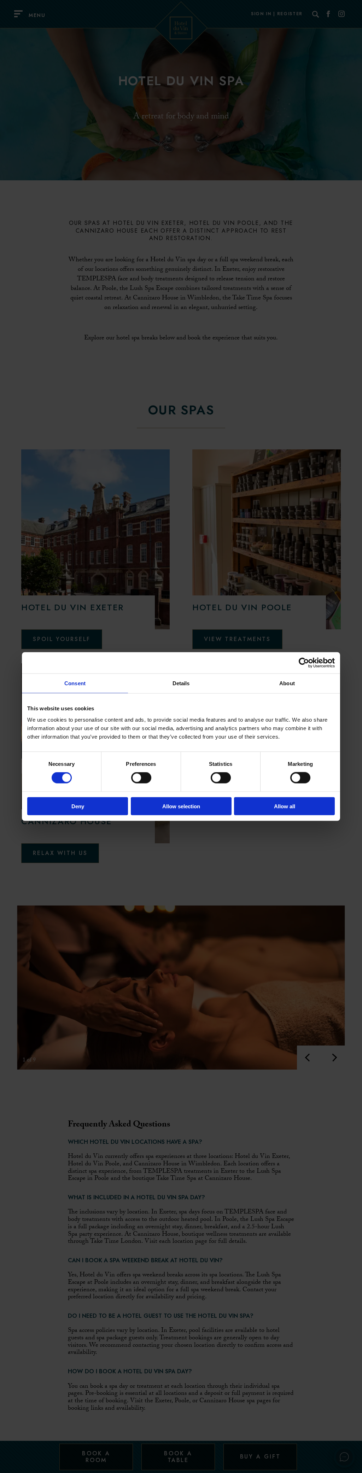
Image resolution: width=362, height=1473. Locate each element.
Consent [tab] (75, 683)
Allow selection (181, 806)
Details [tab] (181, 683)
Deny (77, 806)
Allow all (284, 806)
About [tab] (287, 683)
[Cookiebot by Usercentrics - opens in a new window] (304, 663)
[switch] (141, 778)
